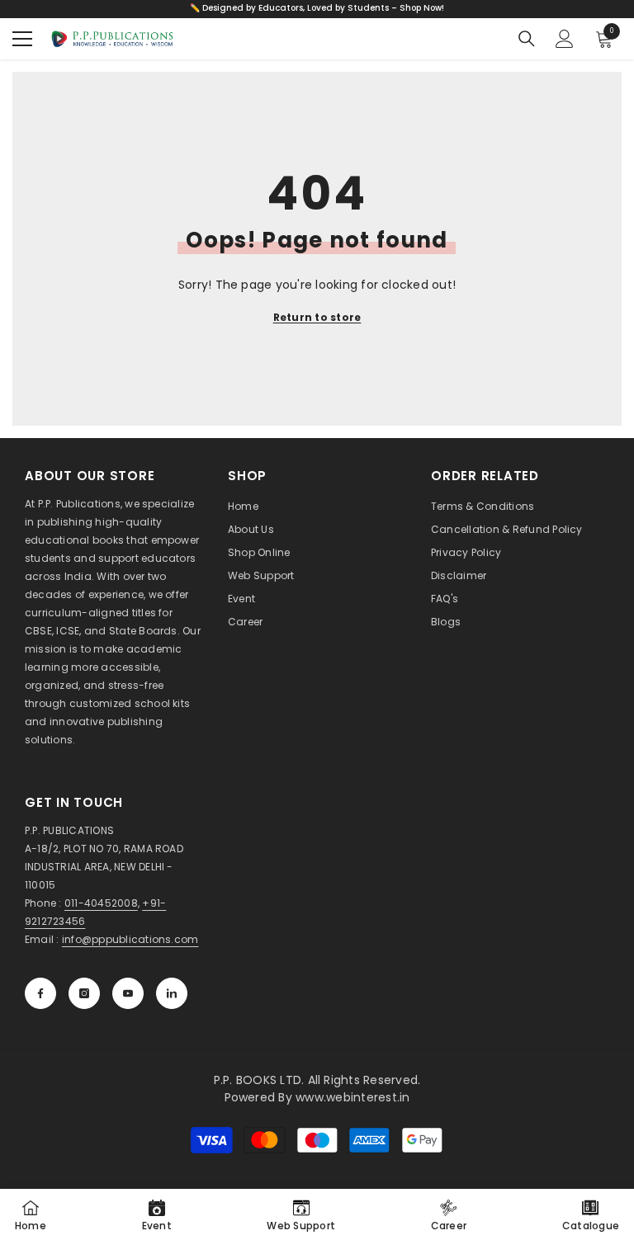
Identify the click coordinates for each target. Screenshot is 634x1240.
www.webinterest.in (352, 1097)
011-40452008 (101, 903)
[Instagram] (84, 993)
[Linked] (171, 993)
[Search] (527, 39)
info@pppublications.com (130, 939)
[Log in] (565, 39)
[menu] (22, 39)
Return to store (317, 317)
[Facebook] (40, 993)
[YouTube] (128, 993)
